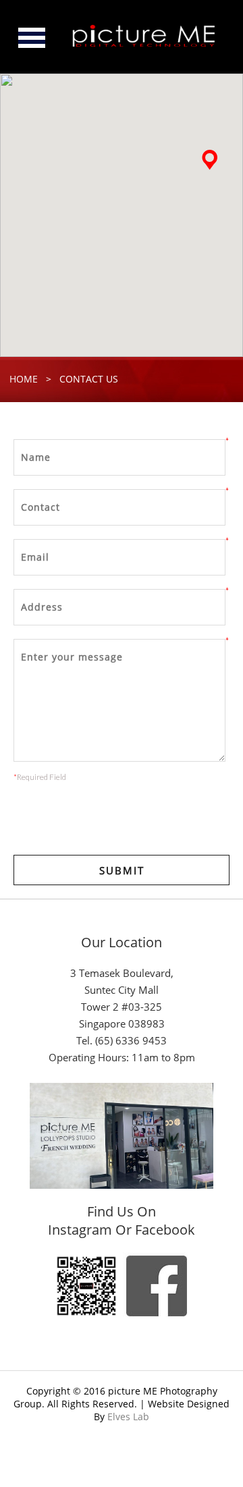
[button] (209, 159)
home (23, 378)
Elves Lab (128, 1416)
